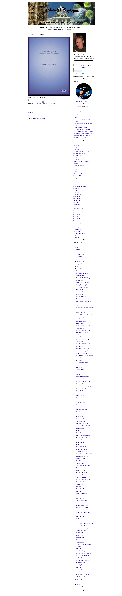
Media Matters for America (79, 186)
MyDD (75, 190)
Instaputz (75, 180)
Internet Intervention (81, 321)
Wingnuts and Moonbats (79, 233)
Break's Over (79, 397)
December (79, 254)
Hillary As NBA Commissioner (83, 553)
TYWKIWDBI (76, 231)
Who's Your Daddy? (36, 34)
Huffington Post (77, 178)
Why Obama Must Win (81, 414)
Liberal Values (76, 184)
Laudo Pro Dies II (80, 516)
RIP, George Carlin (80, 346)
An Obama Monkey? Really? (83, 426)
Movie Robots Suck (81, 503)
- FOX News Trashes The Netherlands (82, 129)
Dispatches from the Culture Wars (81, 161)
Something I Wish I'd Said (82, 348)
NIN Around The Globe (82, 273)
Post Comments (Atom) (39, 118)
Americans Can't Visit (81, 451)
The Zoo (75, 225)
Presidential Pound (80, 537)
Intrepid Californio (77, 182)
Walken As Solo (80, 463)
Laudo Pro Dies (80, 468)
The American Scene (78, 210)
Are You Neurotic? (80, 576)
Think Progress (77, 227)
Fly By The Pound (80, 442)
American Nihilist (77, 145)
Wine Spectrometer (80, 369)
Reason (75, 206)
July (78, 266)
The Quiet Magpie (77, 223)
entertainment (43, 103)
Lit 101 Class (79, 294)
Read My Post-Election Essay (80, 101)
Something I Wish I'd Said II (83, 344)
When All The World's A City (83, 447)
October (79, 259)
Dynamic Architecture (81, 312)
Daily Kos (75, 157)
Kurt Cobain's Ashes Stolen (82, 555)
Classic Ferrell (79, 416)
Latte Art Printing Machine (82, 376)
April (78, 582)
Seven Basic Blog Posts (81, 493)
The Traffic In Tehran (81, 358)
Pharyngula (76, 202)
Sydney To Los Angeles (82, 285)
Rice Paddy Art (80, 271)
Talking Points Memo (78, 208)
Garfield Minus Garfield (82, 472)
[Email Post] (42, 101)
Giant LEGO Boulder (81, 562)
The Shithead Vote (80, 482)
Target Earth (79, 569)
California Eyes (80, 323)
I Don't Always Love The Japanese (84, 355)
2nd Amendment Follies (82, 362)
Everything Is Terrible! (78, 165)
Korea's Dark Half (80, 418)
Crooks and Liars (77, 155)
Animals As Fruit (80, 292)
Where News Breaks (81, 496)
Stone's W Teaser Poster (82, 507)
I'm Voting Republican (81, 409)
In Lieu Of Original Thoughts (83, 330)
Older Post (67, 115)
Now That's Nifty (77, 194)
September (79, 261)
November (79, 256)
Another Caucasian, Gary (82, 353)
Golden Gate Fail (80, 328)
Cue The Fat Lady (80, 551)
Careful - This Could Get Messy (80, 153)
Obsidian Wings (77, 196)
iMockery (78, 486)
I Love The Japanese (81, 296)
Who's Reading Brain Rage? (82, 404)
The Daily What (77, 219)
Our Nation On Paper (81, 475)
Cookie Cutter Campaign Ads (83, 326)
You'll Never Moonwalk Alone (83, 465)
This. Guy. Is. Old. (80, 305)
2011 (76, 245)
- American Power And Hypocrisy (81, 135)
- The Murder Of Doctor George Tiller (82, 133)
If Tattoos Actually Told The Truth (84, 307)
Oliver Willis (76, 198)
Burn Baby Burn (80, 461)
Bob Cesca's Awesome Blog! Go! (81, 151)
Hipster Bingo (79, 280)
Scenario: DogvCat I (81, 470)
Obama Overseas (80, 542)
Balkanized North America (82, 383)
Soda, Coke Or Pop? (81, 374)
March (78, 584)
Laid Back (78, 299)
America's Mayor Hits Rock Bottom (84, 314)
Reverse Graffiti (80, 390)
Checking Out (79, 565)
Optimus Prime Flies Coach (82, 560)
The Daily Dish (77, 215)
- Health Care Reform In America (81, 127)
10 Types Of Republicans (82, 287)
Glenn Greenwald (77, 174)
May (78, 579)
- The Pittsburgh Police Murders (81, 137)
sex (54, 103)
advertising (35, 103)
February (79, 587)
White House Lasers (81, 518)
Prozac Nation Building (81, 489)
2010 (76, 247)
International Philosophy (82, 423)
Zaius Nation (76, 237)
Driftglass (75, 163)
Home (49, 115)
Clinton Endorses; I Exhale (82, 505)
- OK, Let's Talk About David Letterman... (83, 131)
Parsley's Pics (76, 200)
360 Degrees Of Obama (81, 379)
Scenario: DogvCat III (81, 449)
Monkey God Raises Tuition (82, 510)
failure (50, 103)
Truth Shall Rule (77, 229)
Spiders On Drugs (80, 400)
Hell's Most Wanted (80, 533)
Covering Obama (80, 289)
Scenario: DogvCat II (81, 458)
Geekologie (76, 172)
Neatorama (76, 192)
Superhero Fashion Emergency (83, 386)
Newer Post (30, 115)
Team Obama (79, 484)
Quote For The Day (81, 430)
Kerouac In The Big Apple (82, 339)
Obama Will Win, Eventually (83, 574)
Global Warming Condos (82, 337)
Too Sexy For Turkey (81, 477)
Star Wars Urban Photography (83, 435)
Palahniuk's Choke (80, 428)
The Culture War (80, 341)
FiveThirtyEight (77, 169)
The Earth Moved (80, 525)
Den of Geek (76, 159)
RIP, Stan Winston (80, 411)
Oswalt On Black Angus (82, 437)
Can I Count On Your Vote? (82, 421)
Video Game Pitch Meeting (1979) (84, 523)
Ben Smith (75, 147)
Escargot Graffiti (80, 535)
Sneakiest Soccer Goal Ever (82, 282)
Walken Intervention (81, 530)
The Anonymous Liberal (79, 212)
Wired (74, 235)
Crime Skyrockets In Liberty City (84, 454)
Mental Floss (76, 188)
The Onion (76, 221)
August (78, 264)
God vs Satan (79, 360)
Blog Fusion (76, 149)
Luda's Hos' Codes (80, 433)
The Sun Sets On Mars (81, 500)
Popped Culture (77, 204)
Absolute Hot (79, 572)
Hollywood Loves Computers (83, 528)
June (78, 268)
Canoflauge (79, 367)
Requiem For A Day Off (82, 351)
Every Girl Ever (80, 498)
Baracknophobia (80, 395)
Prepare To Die (79, 407)
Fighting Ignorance (77, 167)
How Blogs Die (80, 310)
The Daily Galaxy (77, 217)
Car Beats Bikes (80, 558)
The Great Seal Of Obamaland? (83, 372)
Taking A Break (80, 440)
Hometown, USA (77, 176)
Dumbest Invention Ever (82, 456)
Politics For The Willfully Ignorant (84, 278)
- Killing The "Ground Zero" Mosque (82, 114)
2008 (76, 252)
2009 (76, 249)
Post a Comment (32, 112)
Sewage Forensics (80, 275)
